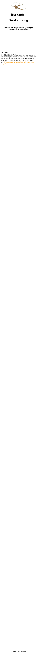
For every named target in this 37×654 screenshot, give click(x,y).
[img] (18, 5)
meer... (3, 601)
